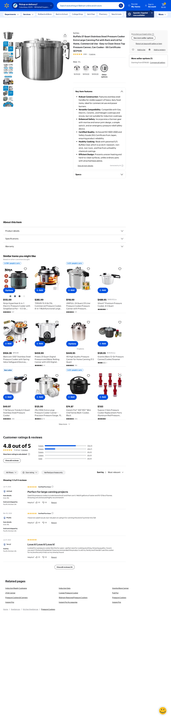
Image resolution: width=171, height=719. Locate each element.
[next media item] (65, 55)
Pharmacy (103, 14)
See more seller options (143, 38)
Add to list (141, 50)
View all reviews (12, 460)
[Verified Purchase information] (52, 487)
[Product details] (122, 231)
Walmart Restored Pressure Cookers (73, 597)
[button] (134, 5)
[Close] (49, 14)
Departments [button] (10, 14)
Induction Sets (64, 588)
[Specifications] (122, 239)
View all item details (85, 166)
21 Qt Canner (10, 593)
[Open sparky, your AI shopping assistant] (163, 711)
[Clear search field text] (115, 5)
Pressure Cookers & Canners (16, 597)
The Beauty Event (133, 14)
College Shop (77, 14)
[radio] (77, 70)
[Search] (121, 5)
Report (54, 502)
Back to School (62, 14)
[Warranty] (122, 246)
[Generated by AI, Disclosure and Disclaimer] (122, 166)
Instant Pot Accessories (68, 602)
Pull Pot (115, 593)
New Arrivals (116, 14)
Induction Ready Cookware (16, 588)
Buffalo (76, 33)
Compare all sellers (157, 62)
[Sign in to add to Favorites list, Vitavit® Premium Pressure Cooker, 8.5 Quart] (120, 269)
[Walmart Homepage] (6, 5)
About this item (12, 222)
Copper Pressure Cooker (68, 593)
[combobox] (90, 5)
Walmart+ (148, 14)
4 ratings (92, 54)
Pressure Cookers (119, 597)
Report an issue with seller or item (149, 43)
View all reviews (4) (65, 567)
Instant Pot (9, 602)
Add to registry (160, 50)
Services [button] (26, 14)
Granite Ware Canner (120, 588)
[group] (84, 54)
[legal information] (153, 34)
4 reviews (24, 450)
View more (63, 424)
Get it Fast (91, 14)
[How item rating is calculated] (29, 454)
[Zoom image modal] (65, 47)
